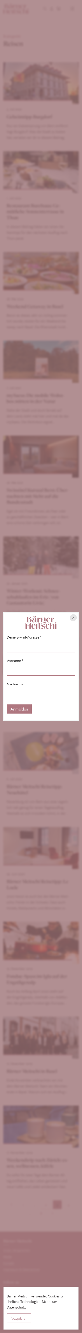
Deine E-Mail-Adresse (24, 637)
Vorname (15, 661)
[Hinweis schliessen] (73, 617)
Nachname (15, 684)
